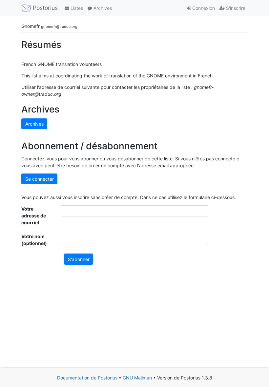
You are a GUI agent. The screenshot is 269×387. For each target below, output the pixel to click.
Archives (102, 8)
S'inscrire (235, 8)
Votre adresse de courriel (33, 215)
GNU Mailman (137, 377)
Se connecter (39, 179)
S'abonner (79, 259)
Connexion (203, 8)
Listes (76, 8)
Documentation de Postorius (87, 377)
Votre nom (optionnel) (34, 240)
